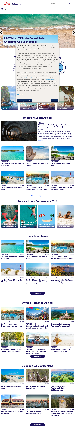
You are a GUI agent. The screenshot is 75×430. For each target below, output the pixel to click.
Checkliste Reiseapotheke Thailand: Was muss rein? (60, 325)
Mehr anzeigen (36, 196)
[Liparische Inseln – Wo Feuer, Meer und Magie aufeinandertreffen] (62, 276)
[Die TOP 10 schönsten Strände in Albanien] (12, 159)
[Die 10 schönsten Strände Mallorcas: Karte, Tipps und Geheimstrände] (37, 276)
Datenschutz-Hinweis (49, 79)
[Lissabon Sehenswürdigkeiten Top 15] (37, 159)
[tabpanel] (37, 31)
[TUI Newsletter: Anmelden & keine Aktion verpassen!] (65, 216)
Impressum (20, 94)
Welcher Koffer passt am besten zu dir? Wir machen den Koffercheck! (36, 351)
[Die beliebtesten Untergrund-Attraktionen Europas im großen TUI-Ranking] (19, 131)
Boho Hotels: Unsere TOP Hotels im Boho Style (60, 350)
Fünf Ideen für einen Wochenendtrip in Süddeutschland (58, 388)
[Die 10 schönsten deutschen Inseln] (12, 183)
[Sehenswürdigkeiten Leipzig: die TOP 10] (12, 407)
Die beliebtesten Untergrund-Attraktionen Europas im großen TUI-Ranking (54, 126)
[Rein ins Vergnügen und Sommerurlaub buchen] (28, 216)
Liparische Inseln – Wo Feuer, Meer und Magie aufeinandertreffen (62, 282)
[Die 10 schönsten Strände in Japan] (62, 159)
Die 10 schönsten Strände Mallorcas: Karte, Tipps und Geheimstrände (36, 282)
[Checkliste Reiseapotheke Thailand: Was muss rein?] (62, 320)
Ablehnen (20, 100)
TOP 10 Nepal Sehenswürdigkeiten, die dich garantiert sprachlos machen (37, 326)
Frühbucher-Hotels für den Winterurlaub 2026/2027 (11, 350)
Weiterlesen (41, 140)
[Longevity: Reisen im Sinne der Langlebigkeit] (65, 98)
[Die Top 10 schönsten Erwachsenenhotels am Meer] (37, 183)
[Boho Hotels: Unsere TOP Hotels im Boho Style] (62, 345)
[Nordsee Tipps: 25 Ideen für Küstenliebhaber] (62, 183)
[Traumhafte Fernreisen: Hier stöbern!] (9, 98)
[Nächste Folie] (73, 32)
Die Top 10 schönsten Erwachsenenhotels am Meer (37, 188)
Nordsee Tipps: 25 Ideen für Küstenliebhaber (61, 188)
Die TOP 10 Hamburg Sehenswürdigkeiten (34, 412)
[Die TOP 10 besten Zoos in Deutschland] (37, 382)
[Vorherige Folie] (1, 32)
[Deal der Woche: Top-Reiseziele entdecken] (46, 216)
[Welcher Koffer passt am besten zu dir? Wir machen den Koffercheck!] (37, 345)
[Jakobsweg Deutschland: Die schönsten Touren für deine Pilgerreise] (62, 407)
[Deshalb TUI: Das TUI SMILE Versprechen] (9, 216)
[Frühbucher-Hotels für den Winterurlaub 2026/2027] (12, 345)
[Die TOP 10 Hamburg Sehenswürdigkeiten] (37, 407)
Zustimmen (54, 100)
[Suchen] (70, 3)
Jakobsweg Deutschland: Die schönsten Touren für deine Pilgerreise (62, 413)
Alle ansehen (37, 293)
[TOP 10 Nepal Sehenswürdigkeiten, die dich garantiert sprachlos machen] (37, 320)
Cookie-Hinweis (28, 77)
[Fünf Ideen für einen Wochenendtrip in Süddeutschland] (62, 382)
